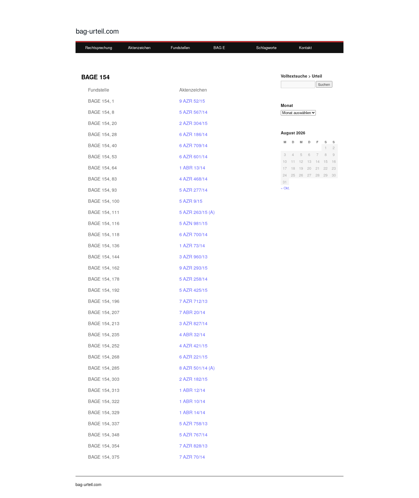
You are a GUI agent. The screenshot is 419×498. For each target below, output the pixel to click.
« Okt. (285, 187)
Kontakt (305, 47)
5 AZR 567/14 (193, 112)
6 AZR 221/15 (193, 356)
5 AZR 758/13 (193, 423)
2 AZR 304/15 (193, 123)
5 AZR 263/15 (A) (197, 212)
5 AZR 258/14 (193, 279)
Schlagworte (266, 47)
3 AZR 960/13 (193, 256)
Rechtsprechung (98, 47)
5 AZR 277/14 (193, 190)
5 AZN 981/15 (193, 223)
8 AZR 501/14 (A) (197, 368)
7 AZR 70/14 (192, 457)
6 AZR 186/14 (193, 134)
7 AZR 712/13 (193, 301)
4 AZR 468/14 (193, 178)
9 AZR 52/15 (192, 101)
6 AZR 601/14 (193, 156)
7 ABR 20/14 (192, 312)
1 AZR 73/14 (192, 245)
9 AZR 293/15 (193, 267)
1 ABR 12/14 (192, 390)
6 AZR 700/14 (193, 234)
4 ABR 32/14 (192, 334)
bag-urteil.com (97, 31)
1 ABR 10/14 (192, 401)
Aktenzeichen (139, 47)
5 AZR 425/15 (193, 290)
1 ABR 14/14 (192, 412)
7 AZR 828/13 (193, 445)
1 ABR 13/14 (192, 167)
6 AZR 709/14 (193, 145)
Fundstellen (180, 47)
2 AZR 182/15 (193, 379)
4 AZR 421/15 (193, 345)
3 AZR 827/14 (193, 323)
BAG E (219, 47)
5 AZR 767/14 (193, 434)
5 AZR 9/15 (190, 201)
